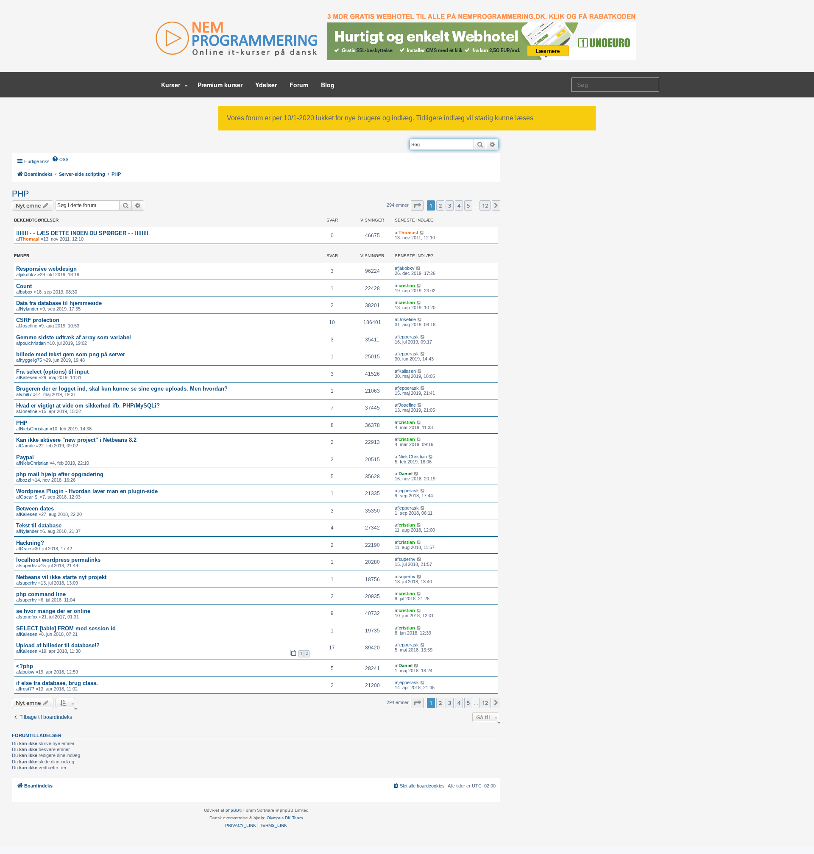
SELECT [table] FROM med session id (66, 628)
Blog (328, 84)
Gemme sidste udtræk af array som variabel (73, 337)
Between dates (35, 508)
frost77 (27, 688)
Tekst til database (38, 525)
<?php (24, 666)
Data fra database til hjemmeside (59, 303)
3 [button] (449, 205)
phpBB (232, 810)
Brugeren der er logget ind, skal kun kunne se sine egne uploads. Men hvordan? (122, 388)
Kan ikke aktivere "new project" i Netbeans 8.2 (76, 440)
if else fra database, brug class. (57, 683)
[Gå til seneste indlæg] (422, 232)
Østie (25, 548)
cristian (407, 285)
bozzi (25, 479)
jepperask (409, 336)
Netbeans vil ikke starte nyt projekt (61, 577)
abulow (27, 671)
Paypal (25, 457)
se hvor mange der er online (53, 611)
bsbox (26, 291)
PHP (20, 193)
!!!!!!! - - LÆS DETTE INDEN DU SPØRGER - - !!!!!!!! (82, 233)
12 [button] (485, 205)
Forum (299, 84)
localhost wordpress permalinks (58, 560)
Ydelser (266, 84)
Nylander (29, 308)
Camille (27, 445)
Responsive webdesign (46, 269)
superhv (28, 565)
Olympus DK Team (285, 817)
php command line (41, 594)
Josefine (28, 325)
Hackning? (30, 543)
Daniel (406, 473)
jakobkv (28, 274)
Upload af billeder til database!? (58, 645)
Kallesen (28, 377)
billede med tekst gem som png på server (70, 354)
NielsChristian (34, 428)
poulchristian (33, 343)
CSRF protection (37, 320)
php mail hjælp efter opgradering (59, 474)
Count (24, 286)
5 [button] (468, 205)
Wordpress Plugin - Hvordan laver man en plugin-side (87, 491)
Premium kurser (220, 84)
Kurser (171, 84)
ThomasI (29, 238)
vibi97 (26, 394)
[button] (417, 205)
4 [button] (458, 205)
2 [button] (440, 205)
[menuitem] (60, 159)
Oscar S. (29, 496)
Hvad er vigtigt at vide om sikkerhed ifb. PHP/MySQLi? (88, 405)
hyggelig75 (31, 360)
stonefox (29, 616)
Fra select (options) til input (52, 372)
